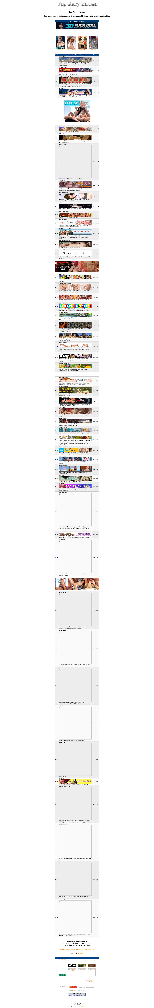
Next (84, 995)
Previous (70, 995)
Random (80, 995)
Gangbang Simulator (71, 49)
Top (93, 949)
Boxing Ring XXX (82, 49)
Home (74, 995)
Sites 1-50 (73, 953)
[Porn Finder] (73, 987)
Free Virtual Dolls (60, 49)
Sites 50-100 (80, 953)
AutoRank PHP (79, 1006)
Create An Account (65, 949)
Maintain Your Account (76, 949)
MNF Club (93, 49)
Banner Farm (87, 949)
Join (77, 995)
